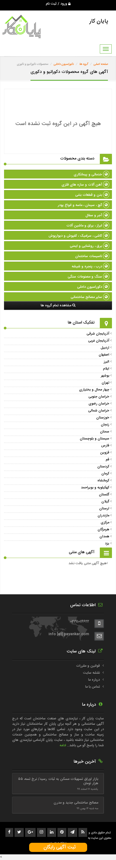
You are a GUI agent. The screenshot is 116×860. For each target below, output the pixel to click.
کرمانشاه (103, 481)
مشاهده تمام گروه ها (56, 305)
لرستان (104, 508)
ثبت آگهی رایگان (58, 847)
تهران (105, 383)
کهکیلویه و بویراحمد (95, 488)
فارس (105, 446)
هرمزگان (103, 529)
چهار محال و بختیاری (94, 390)
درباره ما (94, 680)
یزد (107, 543)
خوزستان (102, 418)
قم (107, 460)
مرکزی (105, 522)
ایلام (106, 369)
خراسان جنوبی (98, 397)
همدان (104, 536)
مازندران (103, 515)
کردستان (103, 467)
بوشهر (105, 376)
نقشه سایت (91, 673)
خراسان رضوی (98, 404)
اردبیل (105, 348)
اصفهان (104, 355)
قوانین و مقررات (88, 666)
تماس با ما (92, 687)
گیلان (105, 501)
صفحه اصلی (101, 64)
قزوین (104, 453)
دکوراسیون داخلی (64, 64)
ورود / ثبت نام (57, 4)
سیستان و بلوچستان (94, 439)
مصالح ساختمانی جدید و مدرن (76, 803)
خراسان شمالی (98, 411)
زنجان (105, 425)
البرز (106, 362)
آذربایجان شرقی (98, 334)
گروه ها (83, 64)
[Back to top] (99, 846)
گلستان (104, 494)
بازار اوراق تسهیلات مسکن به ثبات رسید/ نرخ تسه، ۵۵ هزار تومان (58, 781)
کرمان (105, 474)
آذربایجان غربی (98, 341)
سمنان (104, 432)
